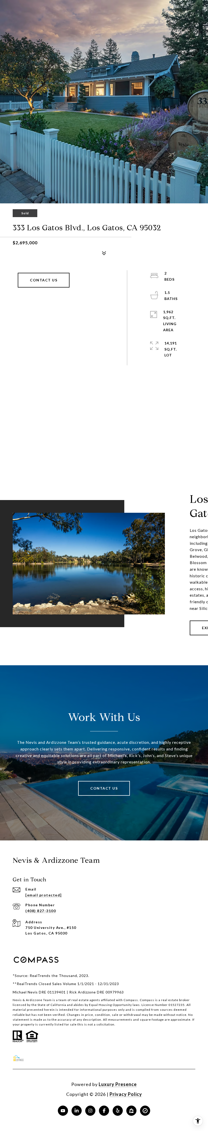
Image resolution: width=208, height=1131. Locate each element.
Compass (147, 1000)
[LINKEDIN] (77, 1111)
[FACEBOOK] (104, 1111)
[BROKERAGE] (145, 1111)
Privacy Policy (126, 1094)
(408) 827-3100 (40, 911)
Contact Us (43, 280)
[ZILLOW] (131, 1111)
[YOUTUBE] (63, 1111)
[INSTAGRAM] (90, 1111)
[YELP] (118, 1111)
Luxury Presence (118, 1084)
